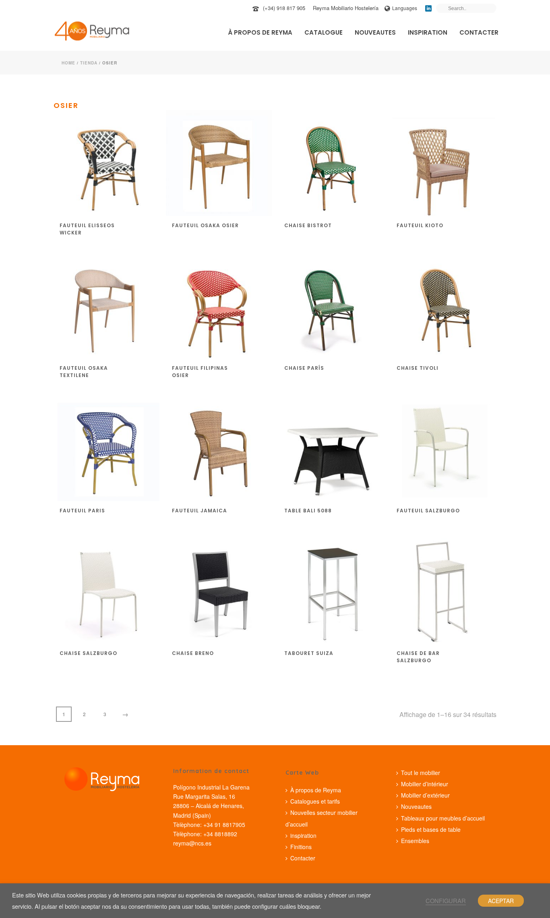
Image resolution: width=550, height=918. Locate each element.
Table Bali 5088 (308, 510)
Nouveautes (375, 32)
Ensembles (415, 841)
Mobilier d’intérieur (424, 784)
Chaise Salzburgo (88, 653)
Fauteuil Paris (82, 510)
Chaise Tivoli (417, 368)
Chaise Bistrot (308, 225)
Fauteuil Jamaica (199, 510)
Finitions (301, 847)
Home (68, 63)
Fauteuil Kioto (420, 225)
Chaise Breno (193, 653)
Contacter (478, 32)
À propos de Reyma (260, 32)
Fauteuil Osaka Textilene (84, 372)
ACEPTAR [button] (501, 901)
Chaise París (304, 368)
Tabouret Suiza (308, 653)
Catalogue (323, 32)
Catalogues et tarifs (315, 801)
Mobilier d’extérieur (425, 795)
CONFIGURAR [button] (446, 900)
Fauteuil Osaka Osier (205, 225)
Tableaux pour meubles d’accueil (443, 818)
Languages (404, 7)
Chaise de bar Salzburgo (418, 657)
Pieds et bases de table (431, 829)
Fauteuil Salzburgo (428, 510)
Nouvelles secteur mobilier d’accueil (321, 818)
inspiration (427, 32)
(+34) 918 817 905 (284, 8)
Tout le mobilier (420, 773)
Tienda (88, 63)
